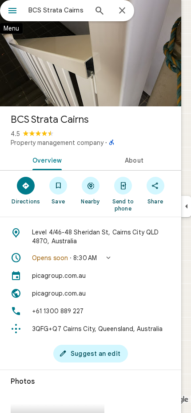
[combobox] (57, 10)
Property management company (57, 143)
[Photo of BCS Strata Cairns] (90, 53)
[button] (90, 258)
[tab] (45, 159)
